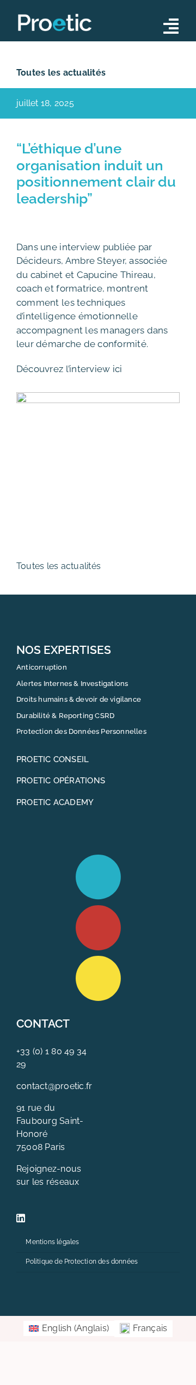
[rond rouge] (98, 909)
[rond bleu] (98, 859)
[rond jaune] (98, 960)
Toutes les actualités (61, 72)
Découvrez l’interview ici (69, 368)
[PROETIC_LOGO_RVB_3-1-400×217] (55, 14)
